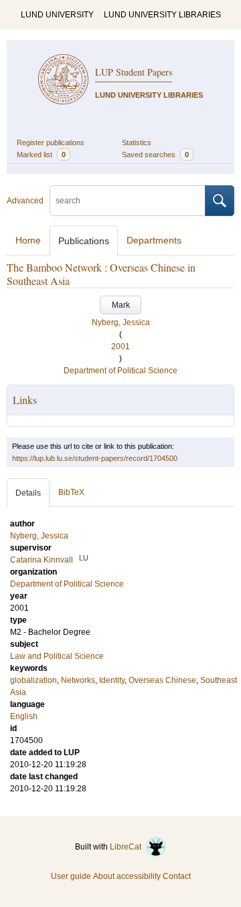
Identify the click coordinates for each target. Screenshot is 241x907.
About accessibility (127, 876)
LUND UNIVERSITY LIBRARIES (162, 14)
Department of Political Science (120, 370)
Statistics (136, 142)
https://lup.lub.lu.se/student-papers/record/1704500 (94, 458)
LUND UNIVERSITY (57, 14)
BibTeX (71, 492)
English (23, 716)
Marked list (41, 154)
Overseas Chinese (162, 680)
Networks (78, 680)
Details (28, 493)
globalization (33, 680)
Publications (83, 240)
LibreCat (127, 846)
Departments (154, 240)
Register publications (50, 142)
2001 (120, 346)
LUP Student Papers (133, 72)
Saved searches (155, 154)
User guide (71, 876)
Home (28, 240)
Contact (177, 876)
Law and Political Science (57, 656)
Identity (112, 680)
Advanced (25, 200)
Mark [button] (121, 305)
